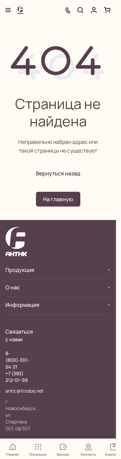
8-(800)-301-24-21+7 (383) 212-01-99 (17, 366)
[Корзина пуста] (107, 10)
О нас (12, 287)
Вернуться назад (58, 173)
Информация (22, 304)
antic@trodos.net (24, 391)
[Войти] (93, 10)
